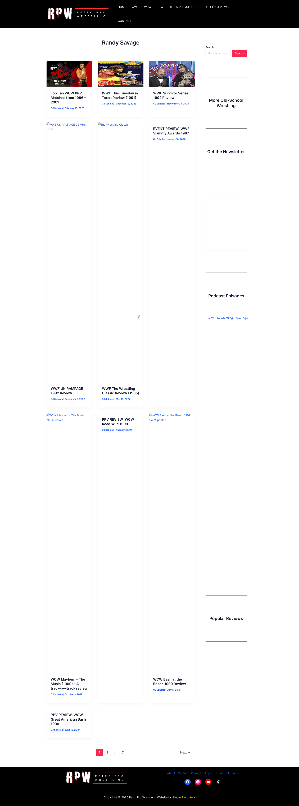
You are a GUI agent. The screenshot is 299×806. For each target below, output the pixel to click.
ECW (160, 7)
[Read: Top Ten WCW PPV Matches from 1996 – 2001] (69, 73)
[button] (199, 7)
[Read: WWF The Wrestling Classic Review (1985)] (120, 252)
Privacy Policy (200, 773)
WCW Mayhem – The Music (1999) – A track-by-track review (69, 683)
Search (210, 47)
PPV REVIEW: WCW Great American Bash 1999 (68, 719)
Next (185, 752)
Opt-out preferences (225, 773)
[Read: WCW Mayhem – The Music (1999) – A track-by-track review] (69, 543)
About (171, 773)
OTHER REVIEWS (217, 7)
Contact (183, 773)
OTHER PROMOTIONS (183, 7)
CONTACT (124, 21)
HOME (122, 7)
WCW (147, 7)
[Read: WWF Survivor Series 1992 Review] (172, 73)
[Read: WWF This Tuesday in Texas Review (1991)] (120, 73)
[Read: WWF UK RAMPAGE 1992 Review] (69, 252)
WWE (135, 7)
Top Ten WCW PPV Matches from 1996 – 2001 (68, 97)
